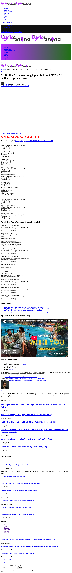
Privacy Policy (8, 25)
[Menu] (1, 62)
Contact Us (7, 27)
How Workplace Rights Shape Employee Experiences (24, 465)
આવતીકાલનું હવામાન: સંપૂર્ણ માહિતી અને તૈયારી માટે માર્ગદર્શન (27, 439)
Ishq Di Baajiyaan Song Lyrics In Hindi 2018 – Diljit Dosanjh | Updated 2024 (27, 309)
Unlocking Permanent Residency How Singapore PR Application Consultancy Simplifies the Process (29, 546)
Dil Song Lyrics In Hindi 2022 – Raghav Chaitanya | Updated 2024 (24, 310)
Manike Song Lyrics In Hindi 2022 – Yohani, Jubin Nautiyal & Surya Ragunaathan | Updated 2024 (33, 312)
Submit (20, 567)
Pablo (7, 84)
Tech (5, 18)
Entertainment (8, 11)
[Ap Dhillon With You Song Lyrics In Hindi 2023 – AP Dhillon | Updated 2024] (34, 130)
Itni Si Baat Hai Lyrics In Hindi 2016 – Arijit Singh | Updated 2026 (29, 422)
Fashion (6, 13)
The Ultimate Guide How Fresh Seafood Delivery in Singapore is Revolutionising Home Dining (28, 539)
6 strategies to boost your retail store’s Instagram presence (17, 514)
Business (6, 10)
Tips (5, 19)
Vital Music (11, 369)
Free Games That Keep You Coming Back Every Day (24, 447)
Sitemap (6, 28)
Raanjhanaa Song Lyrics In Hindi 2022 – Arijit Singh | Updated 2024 (24, 307)
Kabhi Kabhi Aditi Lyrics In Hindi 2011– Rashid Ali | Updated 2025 (20, 483)
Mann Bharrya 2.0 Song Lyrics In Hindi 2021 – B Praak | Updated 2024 (28, 380)
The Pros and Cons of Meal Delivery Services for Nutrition (17, 500)
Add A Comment (5, 452)
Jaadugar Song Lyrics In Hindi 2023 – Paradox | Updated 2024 (34, 141)
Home (6, 8)
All (1, 71)
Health (6, 15)
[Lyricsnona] (31, 43)
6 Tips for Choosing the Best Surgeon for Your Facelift (16, 507)
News (5, 16)
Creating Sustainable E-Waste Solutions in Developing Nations (19, 490)
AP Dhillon (22, 364)
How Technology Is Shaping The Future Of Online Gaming (26, 414)
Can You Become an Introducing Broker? (13, 476)
